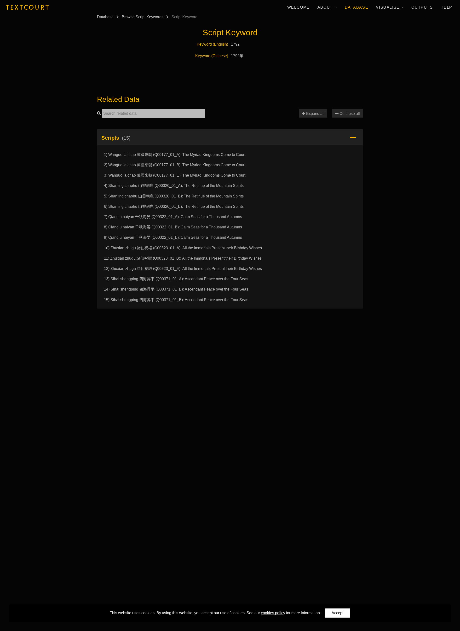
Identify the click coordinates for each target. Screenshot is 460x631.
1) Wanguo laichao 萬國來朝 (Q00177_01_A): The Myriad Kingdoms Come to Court (174, 155)
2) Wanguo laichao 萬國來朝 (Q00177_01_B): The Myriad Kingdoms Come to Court (174, 165)
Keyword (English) (212, 44)
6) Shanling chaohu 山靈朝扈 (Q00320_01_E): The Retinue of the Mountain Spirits (174, 206)
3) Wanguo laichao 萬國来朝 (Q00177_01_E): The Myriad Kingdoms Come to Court (174, 175)
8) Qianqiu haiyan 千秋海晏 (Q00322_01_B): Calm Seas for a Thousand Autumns (173, 227)
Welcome (298, 7)
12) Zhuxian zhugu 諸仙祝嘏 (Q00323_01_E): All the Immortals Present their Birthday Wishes (183, 269)
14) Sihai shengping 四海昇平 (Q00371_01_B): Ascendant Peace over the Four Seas (176, 289)
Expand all (314, 114)
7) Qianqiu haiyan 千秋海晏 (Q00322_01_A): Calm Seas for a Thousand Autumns (173, 217)
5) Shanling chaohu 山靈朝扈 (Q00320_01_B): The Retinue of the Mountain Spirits (174, 196)
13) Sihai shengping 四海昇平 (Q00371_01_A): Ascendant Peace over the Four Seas (176, 279)
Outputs (422, 7)
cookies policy (273, 613)
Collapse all (349, 114)
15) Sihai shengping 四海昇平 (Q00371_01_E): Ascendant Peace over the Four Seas (176, 300)
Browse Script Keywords (142, 17)
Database (356, 7)
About (325, 7)
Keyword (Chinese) (211, 56)
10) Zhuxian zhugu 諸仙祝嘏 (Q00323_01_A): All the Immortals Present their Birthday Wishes (183, 248)
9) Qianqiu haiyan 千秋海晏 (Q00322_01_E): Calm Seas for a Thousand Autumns (173, 237)
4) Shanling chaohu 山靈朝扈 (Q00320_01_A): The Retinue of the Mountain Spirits (174, 186)
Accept (337, 613)
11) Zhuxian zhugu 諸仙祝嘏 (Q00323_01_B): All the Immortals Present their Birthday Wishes (183, 258)
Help (446, 7)
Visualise (388, 7)
